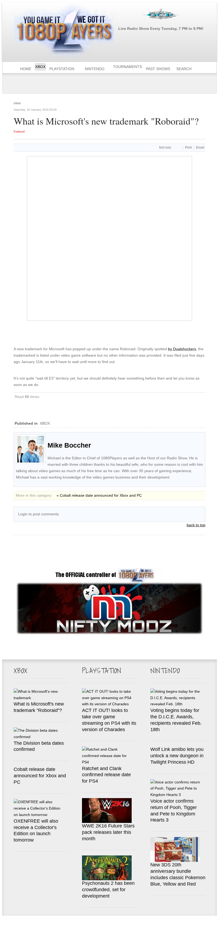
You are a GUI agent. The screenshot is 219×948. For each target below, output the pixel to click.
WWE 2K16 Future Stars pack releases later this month (108, 832)
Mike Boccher (69, 445)
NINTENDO (94, 69)
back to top (196, 525)
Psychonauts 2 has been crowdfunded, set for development (108, 890)
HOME (25, 69)
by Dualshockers (182, 349)
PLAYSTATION (61, 69)
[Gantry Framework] (58, 926)
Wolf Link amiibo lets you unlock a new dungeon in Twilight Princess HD (177, 756)
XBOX (40, 67)
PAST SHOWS (158, 69)
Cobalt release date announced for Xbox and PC (40, 776)
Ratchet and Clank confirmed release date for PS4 (106, 775)
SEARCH (183, 69)
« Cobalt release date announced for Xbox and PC (99, 495)
